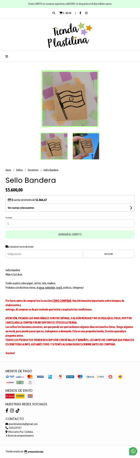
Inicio (8, 170)
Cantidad (8, 218)
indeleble (50, 287)
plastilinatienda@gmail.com (23, 424)
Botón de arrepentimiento (20, 435)
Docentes (33, 170)
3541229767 (15, 427)
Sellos (19, 170)
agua (41, 287)
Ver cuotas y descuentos (21, 207)
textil (59, 287)
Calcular (108, 254)
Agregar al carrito (70, 234)
